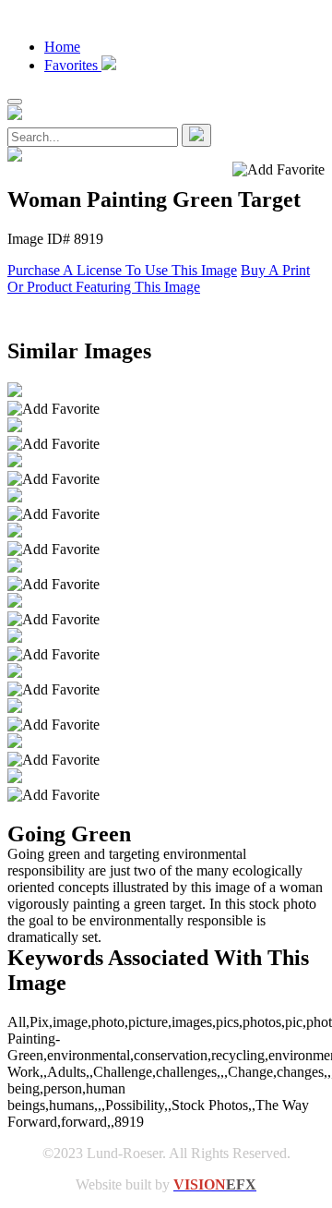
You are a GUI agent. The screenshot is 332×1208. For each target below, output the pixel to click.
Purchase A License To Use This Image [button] (122, 270)
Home (62, 46)
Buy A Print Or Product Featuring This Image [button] (158, 278)
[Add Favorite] (53, 409)
